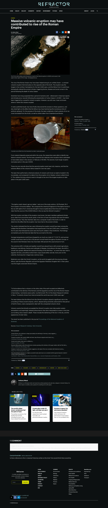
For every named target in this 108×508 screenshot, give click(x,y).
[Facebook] (57, 32)
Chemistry (55, 475)
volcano (25, 367)
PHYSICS (55, 11)
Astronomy (56, 396)
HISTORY (38, 11)
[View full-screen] (68, 37)
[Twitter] (60, 32)
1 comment (41, 374)
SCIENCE (55, 469)
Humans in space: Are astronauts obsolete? (61, 409)
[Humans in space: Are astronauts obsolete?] (62, 400)
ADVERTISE (40, 479)
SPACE (60, 11)
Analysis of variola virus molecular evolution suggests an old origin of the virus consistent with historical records (37, 349)
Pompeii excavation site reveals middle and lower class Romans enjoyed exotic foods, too (32, 337)
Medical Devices (73, 481)
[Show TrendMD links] (69, 360)
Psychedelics (72, 483)
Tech (85, 473)
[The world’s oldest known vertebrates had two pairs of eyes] (19, 400)
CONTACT (40, 486)
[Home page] (54, 4)
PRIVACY (40, 483)
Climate (34, 367)
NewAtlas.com (87, 469)
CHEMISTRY (31, 11)
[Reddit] (66, 32)
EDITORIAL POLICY (42, 477)
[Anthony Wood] (14, 383)
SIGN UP (86, 11)
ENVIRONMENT (46, 11)
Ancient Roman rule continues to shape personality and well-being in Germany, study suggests (33, 333)
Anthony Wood (23, 380)
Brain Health (72, 473)
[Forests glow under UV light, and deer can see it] (40, 400)
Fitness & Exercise (73, 492)
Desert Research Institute (24, 326)
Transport (86, 477)
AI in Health (71, 477)
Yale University (37, 326)
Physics (55, 481)
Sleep (70, 494)
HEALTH (17, 11)
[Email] (69, 32)
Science (13, 18)
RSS (39, 488)
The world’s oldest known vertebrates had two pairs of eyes (18, 410)
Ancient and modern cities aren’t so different (21, 341)
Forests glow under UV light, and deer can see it (40, 409)
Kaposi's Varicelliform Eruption (81, 119)
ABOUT (39, 475)
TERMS (39, 481)
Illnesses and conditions (75, 471)
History (52, 367)
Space (54, 483)
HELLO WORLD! (41, 471)
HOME (11, 11)
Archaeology (43, 367)
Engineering (87, 471)
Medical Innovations (74, 475)
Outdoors (86, 475)
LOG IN (92, 11)
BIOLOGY (23, 11)
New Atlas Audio (62, 367)
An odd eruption (78, 123)
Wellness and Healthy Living (76, 486)
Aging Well (71, 488)
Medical (55, 479)
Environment (56, 471)
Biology (13, 396)
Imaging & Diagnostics (74, 479)
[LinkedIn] (63, 32)
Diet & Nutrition (72, 490)
